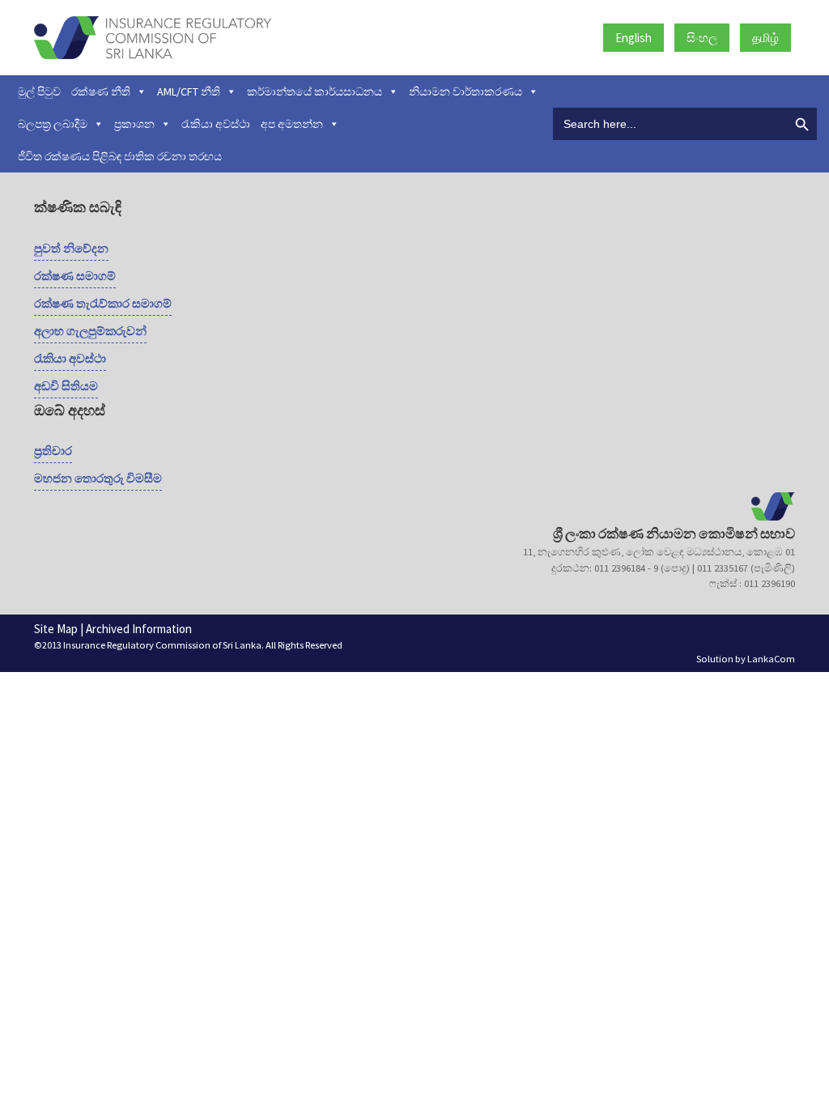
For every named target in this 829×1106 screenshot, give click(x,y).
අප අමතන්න (292, 124)
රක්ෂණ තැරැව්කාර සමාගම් (103, 303)
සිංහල (702, 37)
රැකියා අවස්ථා (215, 124)
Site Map (56, 628)
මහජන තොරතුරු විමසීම (98, 478)
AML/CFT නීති (188, 91)
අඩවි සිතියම (66, 385)
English (633, 37)
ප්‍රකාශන (134, 124)
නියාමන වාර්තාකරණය (465, 91)
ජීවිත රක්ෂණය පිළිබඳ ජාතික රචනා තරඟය (120, 156)
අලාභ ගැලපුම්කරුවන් (90, 330)
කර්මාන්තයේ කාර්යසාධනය (314, 91)
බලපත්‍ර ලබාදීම (52, 124)
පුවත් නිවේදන (71, 248)
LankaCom (771, 659)
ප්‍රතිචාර (53, 450)
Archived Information (139, 628)
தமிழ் (765, 37)
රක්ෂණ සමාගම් (75, 275)
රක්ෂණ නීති (100, 91)
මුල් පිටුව (39, 91)
